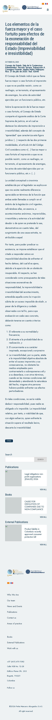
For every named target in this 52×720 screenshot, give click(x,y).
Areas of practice (14, 623)
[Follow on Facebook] (8, 693)
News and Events (14, 606)
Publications (12, 612)
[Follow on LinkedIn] (27, 693)
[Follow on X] (14, 693)
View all (43, 489)
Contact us (11, 617)
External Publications (15, 642)
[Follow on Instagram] (21, 693)
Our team (11, 600)
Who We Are (13, 594)
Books (9, 636)
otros (9, 441)
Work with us (12, 648)
